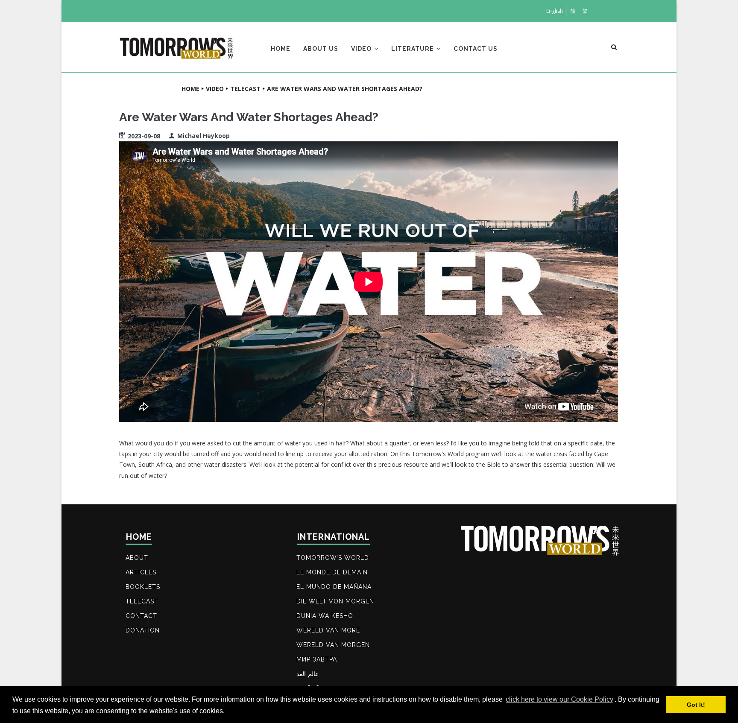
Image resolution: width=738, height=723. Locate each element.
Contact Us (476, 48)
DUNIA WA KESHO (324, 615)
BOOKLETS (143, 586)
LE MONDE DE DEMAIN (332, 572)
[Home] (176, 45)
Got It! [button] (696, 704)
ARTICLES (141, 572)
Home (280, 48)
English (554, 11)
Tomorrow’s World (332, 557)
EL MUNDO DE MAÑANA (334, 586)
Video (362, 48)
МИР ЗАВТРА (316, 659)
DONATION (143, 630)
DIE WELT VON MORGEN (335, 601)
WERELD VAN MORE (328, 630)
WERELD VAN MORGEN (333, 644)
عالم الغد (307, 673)
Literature (413, 48)
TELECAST (142, 601)
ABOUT (137, 557)
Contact (141, 615)
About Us (320, 48)
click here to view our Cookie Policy (559, 699)
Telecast (245, 89)
